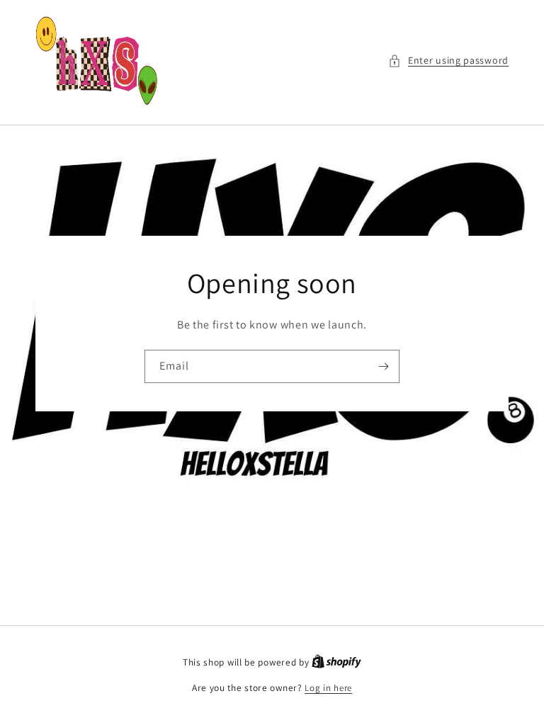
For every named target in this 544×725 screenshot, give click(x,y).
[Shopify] (336, 662)
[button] (448, 60)
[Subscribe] (383, 366)
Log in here (328, 688)
